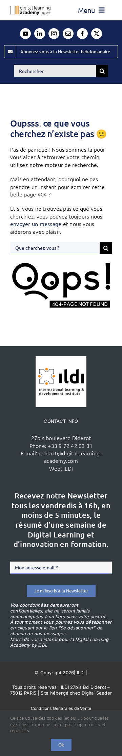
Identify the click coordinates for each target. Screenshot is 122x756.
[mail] (68, 33)
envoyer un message (35, 223)
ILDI (68, 468)
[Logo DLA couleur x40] (30, 8)
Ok (61, 745)
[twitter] (96, 33)
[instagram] (53, 33)
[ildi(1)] (61, 359)
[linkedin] (39, 33)
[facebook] (82, 33)
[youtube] (25, 33)
